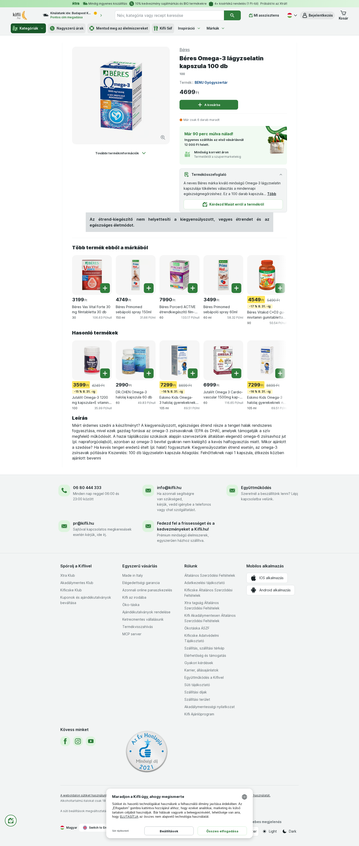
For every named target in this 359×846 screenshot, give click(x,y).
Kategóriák (29, 28)
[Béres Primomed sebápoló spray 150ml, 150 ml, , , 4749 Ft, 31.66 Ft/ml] (136, 275)
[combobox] (169, 15)
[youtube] (90, 741)
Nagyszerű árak (70, 28)
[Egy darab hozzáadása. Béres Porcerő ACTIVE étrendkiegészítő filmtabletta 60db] (193, 288)
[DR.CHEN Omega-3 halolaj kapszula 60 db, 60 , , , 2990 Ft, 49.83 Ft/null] (136, 360)
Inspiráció (186, 28)
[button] (317, 15)
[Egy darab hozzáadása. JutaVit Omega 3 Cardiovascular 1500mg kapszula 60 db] (236, 373)
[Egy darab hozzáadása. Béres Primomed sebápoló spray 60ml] (236, 288)
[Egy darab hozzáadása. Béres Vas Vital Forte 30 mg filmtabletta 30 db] (105, 288)
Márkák (213, 28)
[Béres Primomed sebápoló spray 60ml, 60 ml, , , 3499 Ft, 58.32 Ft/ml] (223, 275)
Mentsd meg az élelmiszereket (122, 28)
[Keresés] (232, 15)
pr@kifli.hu (83, 523)
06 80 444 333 (87, 487)
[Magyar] (291, 15)
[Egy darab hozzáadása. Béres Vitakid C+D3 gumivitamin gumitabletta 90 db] (280, 288)
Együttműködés (256, 487)
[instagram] (78, 741)
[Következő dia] (277, 275)
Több (271, 194)
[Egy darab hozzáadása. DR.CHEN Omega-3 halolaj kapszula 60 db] (149, 373)
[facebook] (65, 741)
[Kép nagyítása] (163, 137)
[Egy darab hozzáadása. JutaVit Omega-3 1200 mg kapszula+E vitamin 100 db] (105, 373)
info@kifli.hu (169, 487)
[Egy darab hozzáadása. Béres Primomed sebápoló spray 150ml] (149, 288)
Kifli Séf (166, 28)
